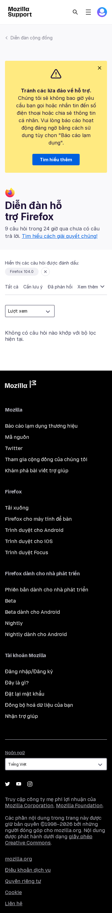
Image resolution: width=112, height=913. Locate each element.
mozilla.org (18, 859)
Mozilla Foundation (79, 805)
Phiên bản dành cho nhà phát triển (46, 590)
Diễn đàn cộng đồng (32, 37)
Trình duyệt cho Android (34, 530)
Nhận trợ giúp (21, 716)
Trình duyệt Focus (26, 552)
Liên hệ (13, 903)
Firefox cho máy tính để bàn (38, 519)
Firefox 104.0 (22, 271)
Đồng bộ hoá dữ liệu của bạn (39, 705)
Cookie (13, 892)
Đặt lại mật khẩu (24, 694)
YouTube (18, 784)
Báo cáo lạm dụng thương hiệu (41, 426)
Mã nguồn (17, 437)
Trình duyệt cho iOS (29, 541)
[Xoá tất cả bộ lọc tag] (45, 271)
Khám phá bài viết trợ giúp (36, 471)
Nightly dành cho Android (36, 634)
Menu (88, 12)
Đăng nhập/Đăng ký (29, 672)
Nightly (14, 623)
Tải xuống (17, 508)
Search (75, 12)
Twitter (14, 448)
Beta (10, 601)
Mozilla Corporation (29, 805)
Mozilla (20, 385)
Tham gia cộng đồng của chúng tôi (46, 459)
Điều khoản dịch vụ (28, 870)
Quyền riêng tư (23, 881)
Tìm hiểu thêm (56, 159)
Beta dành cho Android (32, 612)
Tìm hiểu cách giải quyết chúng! (59, 236)
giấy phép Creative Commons (48, 840)
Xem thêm (88, 286)
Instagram (29, 784)
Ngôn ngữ (15, 752)
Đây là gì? (17, 683)
